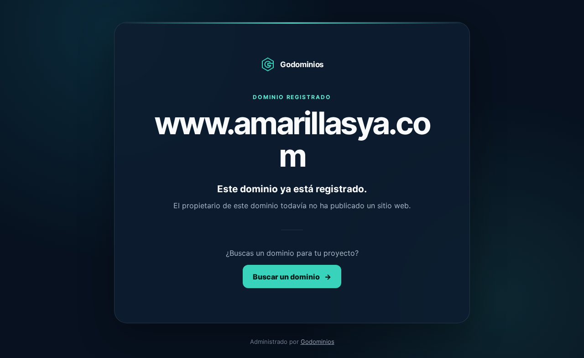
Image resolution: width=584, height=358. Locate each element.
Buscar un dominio (292, 276)
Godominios (317, 341)
